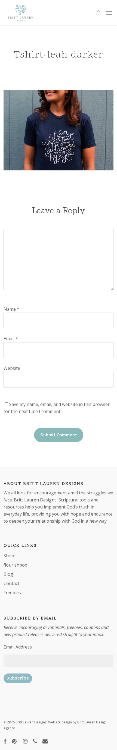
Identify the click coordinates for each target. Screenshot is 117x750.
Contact (11, 583)
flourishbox (15, 565)
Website (12, 368)
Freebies (12, 593)
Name (11, 309)
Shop (9, 556)
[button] (109, 12)
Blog (8, 574)
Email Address (18, 647)
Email (11, 339)
